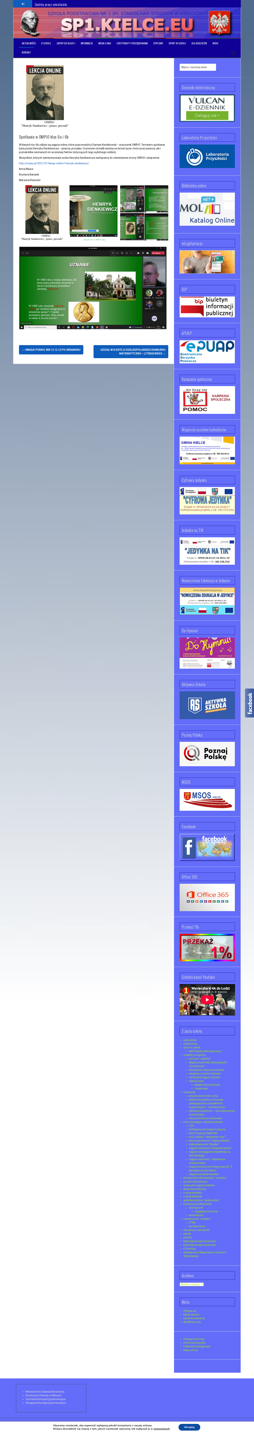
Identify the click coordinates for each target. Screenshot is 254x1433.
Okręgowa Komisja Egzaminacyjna (45, 1402)
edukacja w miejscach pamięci (206, 1069)
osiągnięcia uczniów (206, 1211)
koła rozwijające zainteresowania (203, 1121)
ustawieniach (162, 1429)
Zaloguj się (189, 1310)
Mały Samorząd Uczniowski (199, 1241)
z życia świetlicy (192, 1192)
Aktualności (29, 43)
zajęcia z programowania (203, 1174)
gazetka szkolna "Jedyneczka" (201, 1200)
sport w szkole (191, 1047)
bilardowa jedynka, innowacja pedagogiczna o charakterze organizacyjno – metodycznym (207, 1103)
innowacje (189, 1092)
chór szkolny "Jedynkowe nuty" (207, 1136)
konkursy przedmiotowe (197, 1203)
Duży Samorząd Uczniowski (199, 1244)
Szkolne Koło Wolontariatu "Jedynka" (205, 1177)
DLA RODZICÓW (199, 43)
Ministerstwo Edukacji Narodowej (44, 1391)
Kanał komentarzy (194, 1318)
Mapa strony (190, 1350)
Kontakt (26, 52)
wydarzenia (190, 1043)
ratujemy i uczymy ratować (205, 1073)
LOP (191, 1125)
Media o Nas (104, 43)
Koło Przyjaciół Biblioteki (203, 1133)
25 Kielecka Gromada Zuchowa (207, 1129)
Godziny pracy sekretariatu (51, 3)
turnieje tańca (197, 1226)
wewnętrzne (196, 1215)
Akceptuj (189, 1427)
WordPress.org (192, 1322)
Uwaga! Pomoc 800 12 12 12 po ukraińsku (51, 349)
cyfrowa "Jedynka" (200, 1058)
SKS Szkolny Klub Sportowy (205, 1051)
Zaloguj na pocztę (193, 1338)
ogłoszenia (189, 1040)
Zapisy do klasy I (66, 43)
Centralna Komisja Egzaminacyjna (45, 1399)
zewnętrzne (196, 1207)
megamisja (201, 1088)
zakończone (196, 1080)
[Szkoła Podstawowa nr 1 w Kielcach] (30, 22)
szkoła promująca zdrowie (204, 1077)
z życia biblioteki (192, 1196)
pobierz (187, 1237)
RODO (215, 43)
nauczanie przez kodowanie (205, 1118)
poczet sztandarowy (195, 1181)
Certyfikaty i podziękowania (132, 43)
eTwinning (189, 1248)
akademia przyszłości (207, 1084)
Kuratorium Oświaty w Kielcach (43, 1395)
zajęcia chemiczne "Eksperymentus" (210, 1148)
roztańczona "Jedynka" (197, 1218)
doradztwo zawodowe (196, 1229)
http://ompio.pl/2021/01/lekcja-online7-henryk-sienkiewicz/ (54, 163)
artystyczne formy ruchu (203, 1095)
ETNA (192, 1222)
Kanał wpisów (191, 1314)
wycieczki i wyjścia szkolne (199, 1185)
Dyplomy (158, 43)
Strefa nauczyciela (194, 1342)
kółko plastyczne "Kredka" (204, 1144)
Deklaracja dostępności (196, 1346)
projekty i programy (194, 1054)
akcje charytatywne (194, 1189)
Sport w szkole (177, 43)
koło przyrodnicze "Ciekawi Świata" (209, 1140)
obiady (187, 1233)
